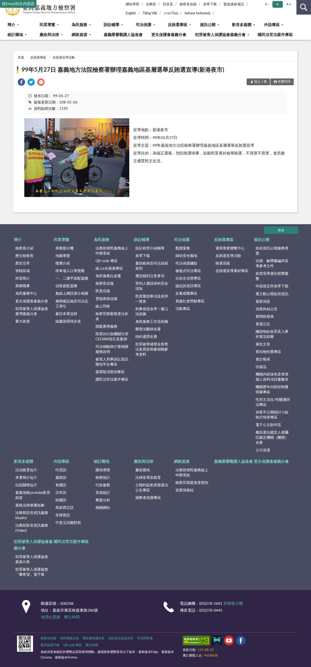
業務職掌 (22, 286)
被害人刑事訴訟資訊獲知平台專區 (111, 362)
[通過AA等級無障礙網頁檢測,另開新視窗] (196, 641)
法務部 (151, 4)
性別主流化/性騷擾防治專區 (273, 402)
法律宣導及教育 (148, 477)
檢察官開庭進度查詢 (191, 483)
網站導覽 (132, 4)
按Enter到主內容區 (18, 4)
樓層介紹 (62, 263)
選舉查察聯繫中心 (230, 248)
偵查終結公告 (266, 309)
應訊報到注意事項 (149, 276)
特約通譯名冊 (146, 337)
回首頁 (168, 4)
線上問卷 (102, 306)
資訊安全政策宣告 (121, 638)
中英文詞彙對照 (68, 523)
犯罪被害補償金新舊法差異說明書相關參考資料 (151, 349)
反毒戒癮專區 (186, 293)
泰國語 (60, 485)
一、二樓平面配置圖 (71, 278)
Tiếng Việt (150, 13)
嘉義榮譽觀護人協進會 (123, 35)
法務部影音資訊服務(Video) (31, 528)
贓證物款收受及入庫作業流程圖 (272, 334)
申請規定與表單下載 (272, 286)
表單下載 (210, 4)
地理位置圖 (50, 617)
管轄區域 (22, 271)
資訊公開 (208, 25)
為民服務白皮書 (108, 276)
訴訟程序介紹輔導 (149, 248)
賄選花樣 (223, 263)
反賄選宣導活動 (64, 57)
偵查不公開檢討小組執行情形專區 (272, 414)
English (131, 13)
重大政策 (22, 321)
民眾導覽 (47, 25)
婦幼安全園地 (186, 256)
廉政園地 (142, 470)
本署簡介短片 (26, 477)
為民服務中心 (26, 293)
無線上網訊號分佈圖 (71, 293)
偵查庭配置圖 (66, 286)
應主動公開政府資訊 (272, 294)
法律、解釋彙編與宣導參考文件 (272, 263)
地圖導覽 (62, 256)
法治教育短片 (26, 470)
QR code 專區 (106, 261)
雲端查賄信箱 (106, 299)
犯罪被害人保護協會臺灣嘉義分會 (31, 311)
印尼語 (60, 470)
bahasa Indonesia (197, 13)
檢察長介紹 (24, 248)
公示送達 (263, 450)
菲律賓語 (62, 515)
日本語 (60, 493)
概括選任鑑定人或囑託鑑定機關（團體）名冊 (272, 438)
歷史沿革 (22, 263)
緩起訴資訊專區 (188, 286)
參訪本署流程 (66, 314)
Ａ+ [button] (288, 4)
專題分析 (102, 500)
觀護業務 (182, 248)
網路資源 (79, 35)
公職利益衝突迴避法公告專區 (151, 487)
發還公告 (263, 324)
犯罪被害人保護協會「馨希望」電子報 (31, 572)
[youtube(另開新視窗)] (229, 641)
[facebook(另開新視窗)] (241, 641)
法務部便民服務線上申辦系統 (111, 251)
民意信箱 (102, 291)
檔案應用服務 (106, 326)
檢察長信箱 (188, 4)
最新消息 (263, 301)
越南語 (60, 477)
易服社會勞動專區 (190, 301)
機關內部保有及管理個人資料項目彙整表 (272, 377)
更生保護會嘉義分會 (168, 35)
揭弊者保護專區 (148, 498)
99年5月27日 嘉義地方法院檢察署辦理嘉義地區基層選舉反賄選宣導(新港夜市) (123, 70)
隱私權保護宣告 (94, 638)
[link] (21, 82)
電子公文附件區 (268, 425)
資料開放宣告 (69, 638)
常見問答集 (145, 638)
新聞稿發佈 (265, 316)
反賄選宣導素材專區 (232, 271)
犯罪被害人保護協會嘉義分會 (220, 35)
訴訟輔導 (111, 25)
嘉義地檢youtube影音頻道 (32, 495)
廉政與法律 (49, 35)
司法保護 (143, 25)
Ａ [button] (277, 4)
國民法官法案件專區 (275, 35)
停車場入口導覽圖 (70, 271)
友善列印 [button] (284, 81)
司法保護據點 (186, 263)
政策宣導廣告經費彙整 (272, 276)
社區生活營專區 (188, 278)
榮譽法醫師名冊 (148, 329)
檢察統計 (102, 477)
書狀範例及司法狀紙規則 (151, 266)
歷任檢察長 (24, 256)
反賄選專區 (177, 25)
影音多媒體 (241, 25)
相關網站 (102, 508)
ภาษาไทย (171, 13)
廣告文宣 (263, 344)
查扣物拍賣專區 (268, 352)
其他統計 (102, 493)
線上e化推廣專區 (109, 268)
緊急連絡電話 (234, 4)
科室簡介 (22, 278)
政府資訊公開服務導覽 (272, 251)
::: (2, 45)
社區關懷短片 (26, 485)
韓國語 (60, 500)
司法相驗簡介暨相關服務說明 (111, 349)
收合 (281, 230)
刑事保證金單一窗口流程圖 (151, 311)
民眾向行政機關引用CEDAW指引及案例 (111, 336)
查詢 (303, 7)
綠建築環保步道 (68, 321)
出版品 (261, 367)
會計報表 (263, 359)
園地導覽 (102, 470)
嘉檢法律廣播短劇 (29, 505)
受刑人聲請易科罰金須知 (151, 286)
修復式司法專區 (188, 271)
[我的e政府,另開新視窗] (217, 641)
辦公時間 (72, 617)
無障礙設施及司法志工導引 (71, 303)
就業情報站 (184, 490)
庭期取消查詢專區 (110, 372)
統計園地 (15, 35)
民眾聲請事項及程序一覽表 (151, 299)
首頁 (21, 57)
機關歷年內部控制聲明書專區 (272, 389)
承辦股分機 (64, 248)
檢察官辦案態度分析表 (111, 316)
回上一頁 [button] (260, 81)
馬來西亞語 (64, 508)
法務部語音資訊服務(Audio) (31, 515)
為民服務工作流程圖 (151, 322)
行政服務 (102, 485)
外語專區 (272, 25)
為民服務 (79, 25)
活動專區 (182, 309)
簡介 (11, 25)
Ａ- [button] (266, 4)
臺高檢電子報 (50, 645)
